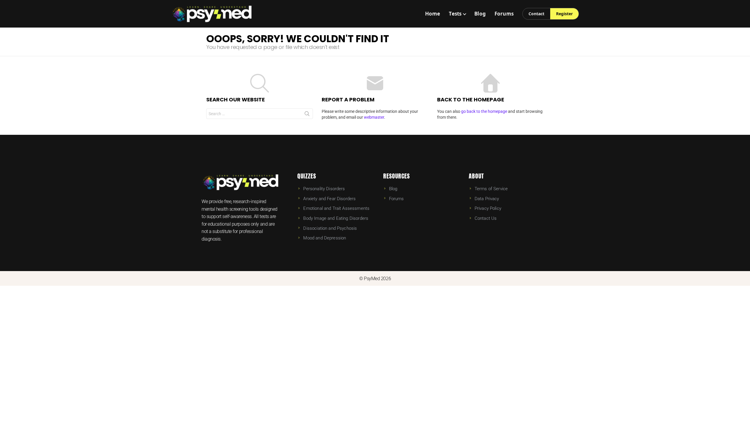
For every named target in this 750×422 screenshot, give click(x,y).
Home (432, 13)
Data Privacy (487, 198)
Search (307, 114)
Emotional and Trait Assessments (336, 208)
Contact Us (486, 218)
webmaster (374, 117)
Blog (480, 13)
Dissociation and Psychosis (330, 228)
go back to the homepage (484, 111)
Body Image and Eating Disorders (335, 218)
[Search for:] (259, 113)
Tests (455, 13)
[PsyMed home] (212, 14)
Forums (504, 13)
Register (564, 13)
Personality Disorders (324, 188)
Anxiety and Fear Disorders (329, 198)
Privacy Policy (488, 208)
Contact (536, 13)
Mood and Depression (324, 238)
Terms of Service (491, 188)
